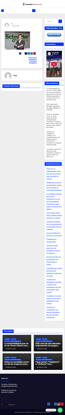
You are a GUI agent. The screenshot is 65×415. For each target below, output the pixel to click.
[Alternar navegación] (33, 10)
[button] (60, 410)
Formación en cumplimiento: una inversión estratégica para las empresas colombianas (53, 312)
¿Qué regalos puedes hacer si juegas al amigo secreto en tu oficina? (54, 215)
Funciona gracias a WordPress (23, 412)
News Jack (39, 412)
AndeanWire (5, 381)
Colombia (7, 339)
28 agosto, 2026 (11, 348)
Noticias (13, 339)
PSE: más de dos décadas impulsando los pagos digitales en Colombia (47, 345)
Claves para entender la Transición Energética (32, 60)
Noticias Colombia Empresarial (13, 341)
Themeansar (47, 412)
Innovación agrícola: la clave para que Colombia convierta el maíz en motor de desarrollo (53, 152)
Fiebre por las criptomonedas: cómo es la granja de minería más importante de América (53, 174)
